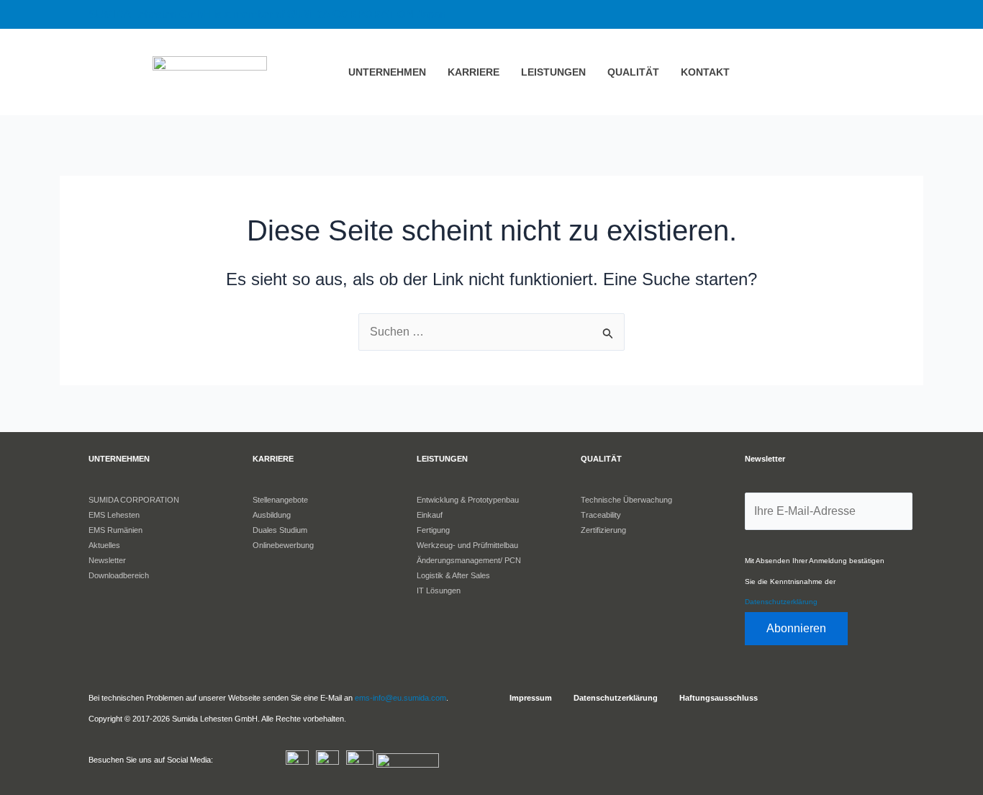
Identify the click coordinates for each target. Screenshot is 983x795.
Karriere (473, 72)
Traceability (601, 515)
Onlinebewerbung (283, 545)
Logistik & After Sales (453, 575)
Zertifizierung (603, 530)
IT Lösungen (439, 590)
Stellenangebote (280, 499)
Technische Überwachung (626, 499)
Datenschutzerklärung (781, 602)
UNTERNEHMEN (387, 72)
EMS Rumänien (115, 530)
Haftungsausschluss (718, 697)
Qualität (633, 72)
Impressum (530, 697)
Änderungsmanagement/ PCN (469, 560)
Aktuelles (104, 545)
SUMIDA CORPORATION (134, 499)
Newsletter (107, 560)
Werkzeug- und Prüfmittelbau (467, 545)
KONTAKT (705, 72)
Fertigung (433, 530)
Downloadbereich (119, 575)
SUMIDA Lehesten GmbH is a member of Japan (267, 14)
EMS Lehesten (114, 515)
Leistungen (553, 72)
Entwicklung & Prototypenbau (468, 499)
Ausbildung (272, 515)
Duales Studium (280, 530)
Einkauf (430, 515)
